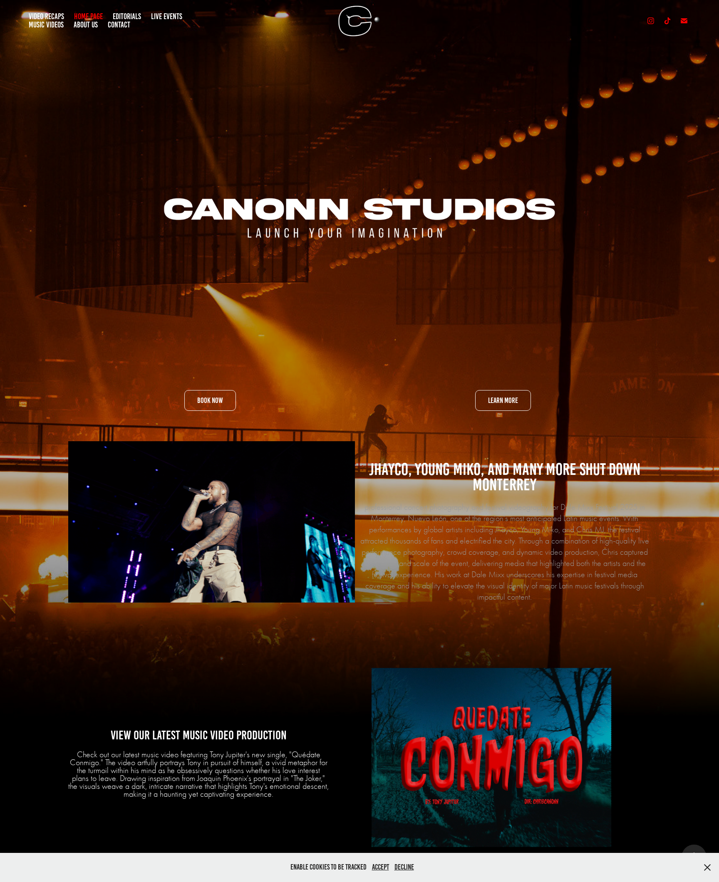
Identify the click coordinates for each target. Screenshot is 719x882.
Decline (404, 867)
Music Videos (46, 24)
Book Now (210, 400)
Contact (119, 24)
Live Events (166, 16)
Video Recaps (46, 16)
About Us (86, 24)
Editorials (127, 16)
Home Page (88, 16)
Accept (380, 867)
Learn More (503, 400)
